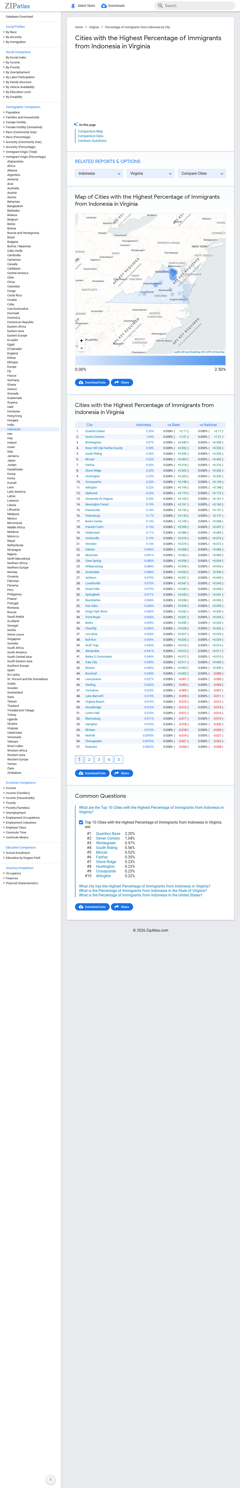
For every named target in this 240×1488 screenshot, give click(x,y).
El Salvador (14, 349)
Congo (11, 291)
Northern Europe (18, 567)
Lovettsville (92, 583)
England (12, 353)
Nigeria (12, 554)
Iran (9, 433)
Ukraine (12, 723)
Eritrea (11, 358)
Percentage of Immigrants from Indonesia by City (137, 27)
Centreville (92, 538)
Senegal (12, 625)
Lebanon (13, 500)
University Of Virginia (99, 498)
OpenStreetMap (192, 352)
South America (17, 652)
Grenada (13, 393)
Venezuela (14, 737)
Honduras (13, 411)
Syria (10, 697)
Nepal (11, 540)
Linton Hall (92, 713)
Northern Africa (17, 563)
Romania (13, 607)
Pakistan (13, 581)
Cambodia (14, 255)
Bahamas (13, 201)
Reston (90, 668)
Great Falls (92, 589)
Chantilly (91, 628)
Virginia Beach (94, 701)
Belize (11, 224)
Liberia (11, 505)
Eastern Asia (15, 331)
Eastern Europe (17, 335)
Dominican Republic (20, 322)
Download (216, 209)
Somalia (12, 643)
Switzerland (15, 692)
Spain (11, 670)
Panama (12, 585)
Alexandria (92, 651)
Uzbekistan (14, 732)
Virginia (94, 27)
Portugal (12, 603)
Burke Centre (93, 521)
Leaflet (177, 352)
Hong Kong (14, 416)
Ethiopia (12, 362)
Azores (11, 197)
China (11, 282)
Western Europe (17, 759)
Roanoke (91, 746)
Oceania (12, 576)
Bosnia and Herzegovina (23, 233)
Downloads (116, 6)
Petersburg (92, 515)
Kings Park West (96, 611)
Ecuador (12, 340)
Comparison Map (90, 131)
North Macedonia (18, 558)
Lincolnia (91, 634)
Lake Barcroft (94, 696)
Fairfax (89, 465)
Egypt (11, 344)
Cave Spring (93, 560)
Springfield (92, 594)
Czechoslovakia (17, 308)
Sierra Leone (15, 634)
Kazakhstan (15, 469)
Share (125, 382)
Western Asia (16, 755)
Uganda (12, 719)
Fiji (9, 371)
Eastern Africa (16, 326)
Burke (89, 622)
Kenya (11, 474)
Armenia (12, 179)
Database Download (19, 16)
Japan (11, 460)
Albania (12, 170)
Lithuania (13, 509)
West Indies (15, 746)
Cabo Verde (14, 250)
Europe (11, 366)
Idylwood (91, 493)
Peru (10, 590)
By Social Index (16, 57)
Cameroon (14, 259)
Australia (13, 188)
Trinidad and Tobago (20, 710)
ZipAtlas (220, 352)
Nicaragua (14, 549)
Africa (11, 166)
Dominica (13, 317)
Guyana (12, 402)
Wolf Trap (91, 645)
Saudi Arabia (15, 616)
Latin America (16, 491)
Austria (12, 192)
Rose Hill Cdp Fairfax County (104, 448)
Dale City (91, 662)
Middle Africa (16, 527)
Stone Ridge (93, 470)
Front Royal (92, 617)
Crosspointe (93, 482)
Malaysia (13, 514)
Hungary (12, 420)
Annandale (92, 572)
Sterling (90, 684)
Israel (11, 447)
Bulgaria (12, 242)
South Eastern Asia (19, 661)
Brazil (11, 237)
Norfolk (90, 735)
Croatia (12, 300)
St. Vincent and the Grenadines (27, 679)
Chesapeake (93, 741)
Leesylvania (93, 679)
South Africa (15, 648)
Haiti (10, 407)
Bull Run (90, 639)
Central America (17, 273)
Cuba (10, 304)
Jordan (11, 465)
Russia (11, 612)
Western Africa (17, 750)
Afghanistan (15, 161)
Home (79, 27)
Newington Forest (97, 504)
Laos (10, 487)
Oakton (90, 549)
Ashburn (90, 577)
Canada (12, 264)
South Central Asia (19, 657)
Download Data (95, 382)
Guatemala (14, 398)
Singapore (14, 639)
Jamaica (13, 456)
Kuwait (11, 482)
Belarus (12, 215)
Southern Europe (18, 665)
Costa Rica (14, 295)
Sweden (12, 688)
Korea (11, 478)
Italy (10, 451)
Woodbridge (93, 707)
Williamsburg (94, 566)
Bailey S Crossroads (98, 656)
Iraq (9, 438)
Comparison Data (90, 136)
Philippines (14, 594)
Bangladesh (15, 206)
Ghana (11, 384)
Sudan (11, 683)
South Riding (93, 453)
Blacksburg (92, 718)
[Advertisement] (112, 87)
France (11, 375)
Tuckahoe (91, 690)
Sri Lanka (13, 674)
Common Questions (92, 141)
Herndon (91, 544)
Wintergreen (93, 442)
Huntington (92, 476)
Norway (12, 572)
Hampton (91, 724)
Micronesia (14, 523)
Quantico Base (95, 431)
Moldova (13, 532)
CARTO (208, 352)
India (10, 424)
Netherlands (15, 545)
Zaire (10, 768)
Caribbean (14, 268)
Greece (12, 389)
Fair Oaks (91, 606)
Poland (11, 599)
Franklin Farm (94, 527)
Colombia (13, 286)
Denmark (13, 313)
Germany (13, 380)
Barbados (13, 210)
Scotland (13, 621)
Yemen (12, 764)
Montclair (91, 555)
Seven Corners (95, 436)
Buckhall (91, 673)
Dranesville (92, 510)
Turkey (11, 715)
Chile (10, 277)
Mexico (12, 518)
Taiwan (12, 701)
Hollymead (92, 532)
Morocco (13, 536)
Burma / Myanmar (19, 246)
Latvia (11, 496)
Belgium (12, 219)
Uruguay (12, 728)
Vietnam (12, 741)
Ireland (11, 442)
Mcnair (89, 459)
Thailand (13, 706)
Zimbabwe (14, 773)
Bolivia (11, 228)
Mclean (90, 730)
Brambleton (93, 600)
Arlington (91, 487)
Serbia (11, 630)
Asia (10, 184)
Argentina (13, 175)
